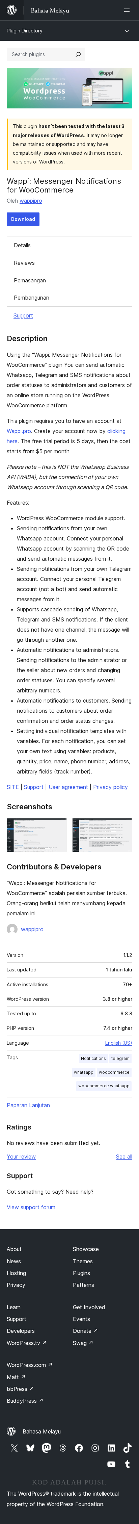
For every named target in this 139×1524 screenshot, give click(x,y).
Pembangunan (31, 297)
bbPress (20, 1389)
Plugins (81, 1273)
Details (22, 245)
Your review (21, 1156)
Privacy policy (110, 787)
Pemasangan (30, 280)
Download (23, 219)
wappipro (31, 200)
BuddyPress (25, 1400)
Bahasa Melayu (42, 1431)
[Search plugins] (78, 54)
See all (124, 1156)
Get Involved (89, 1307)
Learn (14, 1307)
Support (23, 315)
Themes (83, 1261)
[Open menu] (128, 10)
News (14, 1261)
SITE (13, 787)
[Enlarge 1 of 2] (57, 827)
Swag (83, 1343)
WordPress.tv (27, 1343)
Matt (16, 1377)
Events (81, 1319)
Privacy (16, 1284)
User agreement (68, 787)
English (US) (118, 1043)
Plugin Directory (25, 30)
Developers (21, 1330)
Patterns (83, 1284)
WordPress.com (30, 1365)
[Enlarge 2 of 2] (123, 827)
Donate (85, 1330)
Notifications (93, 1058)
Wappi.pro (19, 431)
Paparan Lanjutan (28, 1105)
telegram (120, 1058)
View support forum (31, 1207)
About (14, 1249)
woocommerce (114, 1072)
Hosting (16, 1273)
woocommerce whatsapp (104, 1085)
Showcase (86, 1249)
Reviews (24, 262)
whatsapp (83, 1072)
